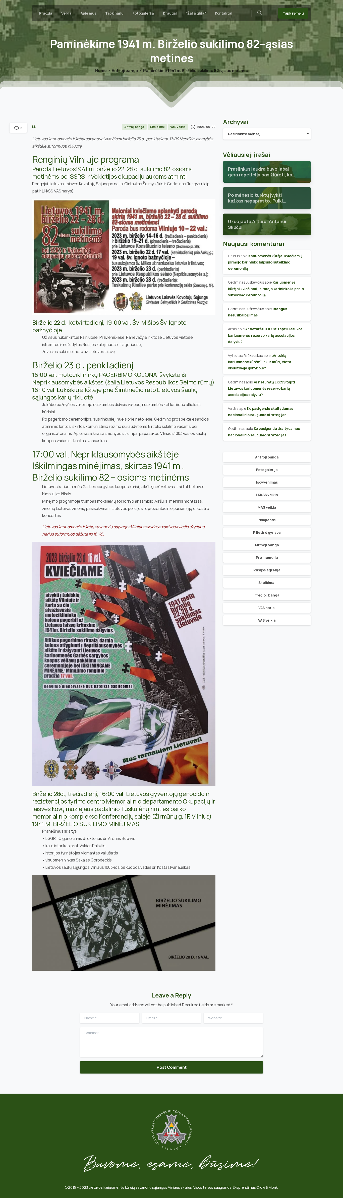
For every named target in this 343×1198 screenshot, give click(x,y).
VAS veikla (266, 620)
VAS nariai (266, 607)
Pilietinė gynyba (267, 532)
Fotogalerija (266, 469)
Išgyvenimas (267, 482)
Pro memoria (267, 557)
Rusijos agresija (266, 570)
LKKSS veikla (267, 494)
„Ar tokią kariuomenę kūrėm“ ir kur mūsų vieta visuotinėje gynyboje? (259, 361)
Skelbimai (266, 582)
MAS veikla (267, 507)
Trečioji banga (267, 595)
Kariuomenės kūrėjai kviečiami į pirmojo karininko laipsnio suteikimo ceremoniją (265, 262)
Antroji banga (125, 70)
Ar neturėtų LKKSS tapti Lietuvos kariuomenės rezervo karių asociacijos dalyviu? (265, 335)
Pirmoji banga (267, 545)
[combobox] (267, 134)
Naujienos (267, 519)
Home (100, 70)
